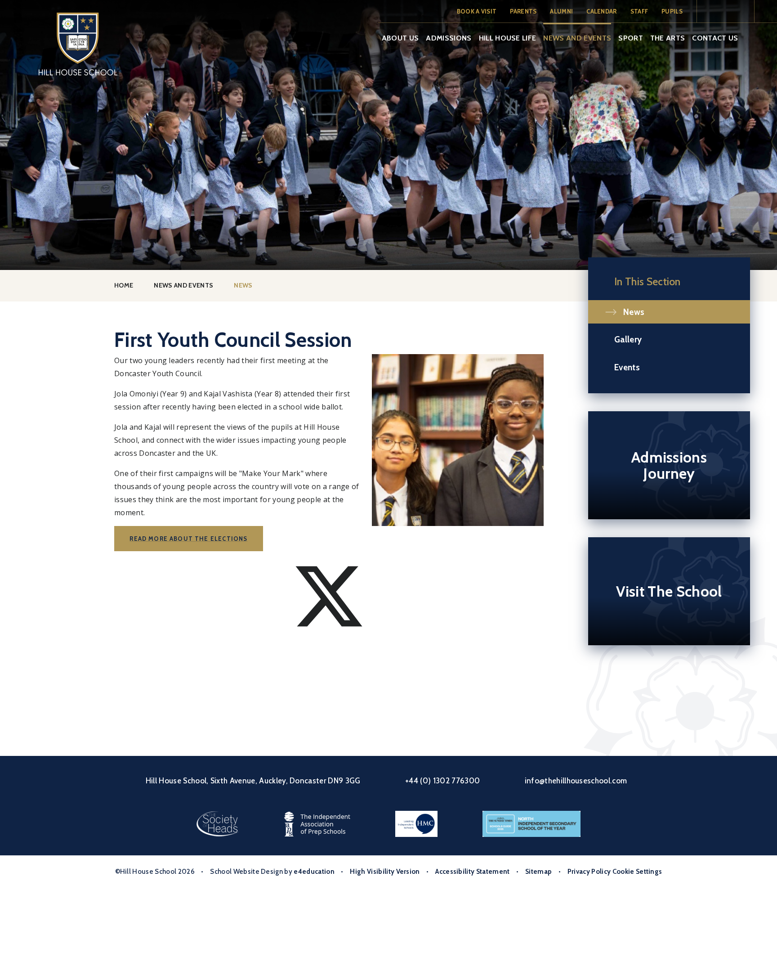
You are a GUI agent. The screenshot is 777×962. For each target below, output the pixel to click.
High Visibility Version (385, 872)
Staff (639, 11)
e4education (314, 872)
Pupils (672, 11)
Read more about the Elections (188, 538)
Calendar (601, 11)
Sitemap (538, 872)
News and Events (183, 285)
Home (123, 285)
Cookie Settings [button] (637, 872)
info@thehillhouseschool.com (576, 780)
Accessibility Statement (472, 872)
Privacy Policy (589, 872)
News (243, 285)
